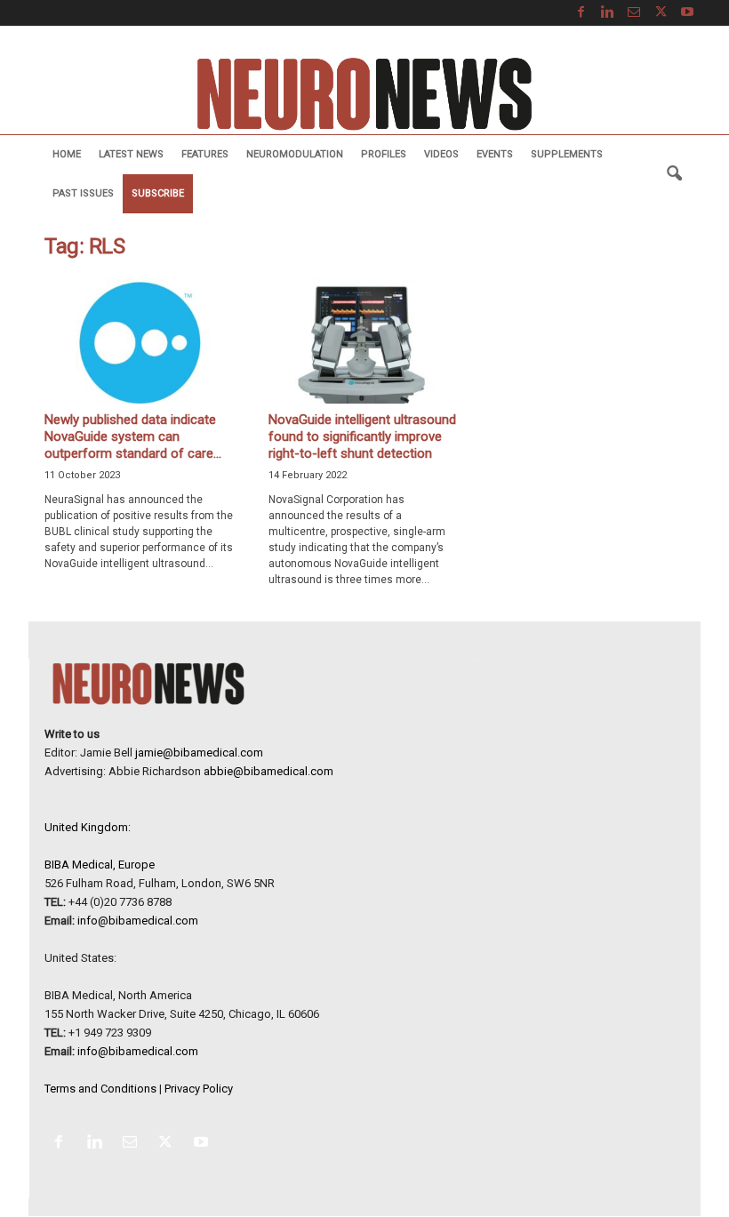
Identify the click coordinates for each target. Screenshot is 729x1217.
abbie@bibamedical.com (268, 771)
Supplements (567, 154)
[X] (660, 13)
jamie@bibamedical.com (199, 752)
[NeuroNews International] (364, 93)
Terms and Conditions (100, 1088)
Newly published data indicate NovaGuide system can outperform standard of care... (132, 436)
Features (204, 154)
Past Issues (83, 193)
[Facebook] (580, 13)
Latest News (131, 154)
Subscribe (158, 193)
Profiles (383, 154)
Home (66, 154)
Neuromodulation (294, 154)
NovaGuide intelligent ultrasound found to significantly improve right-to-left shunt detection (362, 436)
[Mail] (634, 13)
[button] (673, 174)
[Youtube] (687, 13)
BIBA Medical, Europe (99, 864)
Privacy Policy (198, 1088)
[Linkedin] (607, 13)
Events (495, 154)
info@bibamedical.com (137, 920)
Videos (441, 154)
